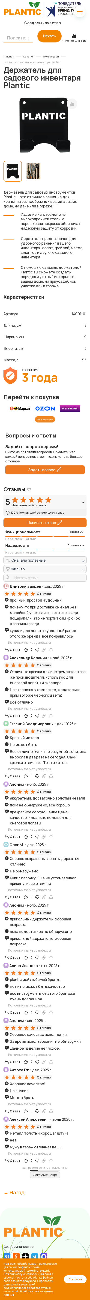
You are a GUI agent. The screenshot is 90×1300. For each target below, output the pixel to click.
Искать (49, 36)
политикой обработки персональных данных (28, 1293)
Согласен (75, 1279)
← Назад (13, 1192)
